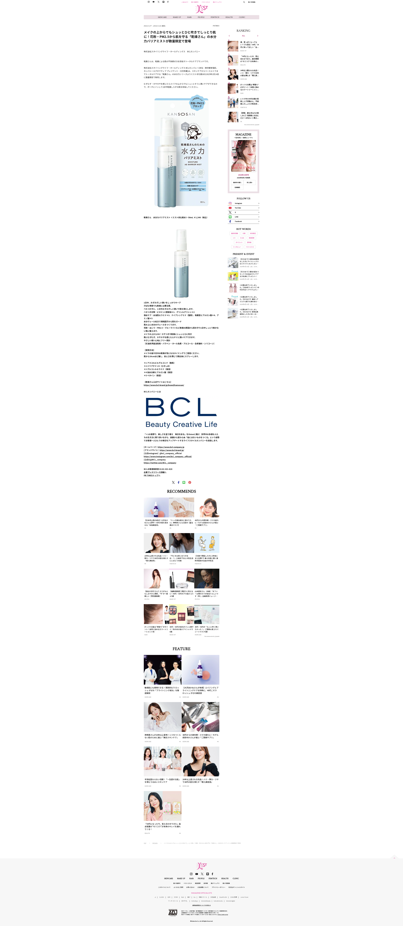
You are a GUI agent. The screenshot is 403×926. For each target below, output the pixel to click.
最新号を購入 (237, 182)
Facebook (238, 221)
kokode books (218, 901)
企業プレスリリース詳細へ (155, 472)
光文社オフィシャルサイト (236, 887)
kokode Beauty (205, 901)
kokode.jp (195, 901)
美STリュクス (217, 2)
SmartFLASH (223, 897)
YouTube (238, 208)
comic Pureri (244, 897)
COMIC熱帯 (233, 897)
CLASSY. (161, 897)
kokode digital (230, 901)
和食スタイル (203, 897)
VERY (168, 897)
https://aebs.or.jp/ (223, 914)
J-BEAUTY (185, 2)
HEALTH (229, 17)
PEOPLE (201, 17)
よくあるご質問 (178, 887)
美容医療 (197, 883)
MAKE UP (177, 17)
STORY (176, 897)
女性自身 (213, 897)
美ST (188, 897)
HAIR (189, 17)
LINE (236, 217)
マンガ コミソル (173, 901)
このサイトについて (164, 887)
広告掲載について (203, 887)
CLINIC (242, 17)
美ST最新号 (194, 2)
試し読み (249, 182)
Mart (182, 897)
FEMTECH (215, 17)
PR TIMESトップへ (152, 475)
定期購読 (237, 187)
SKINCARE (162, 17)
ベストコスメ (206, 2)
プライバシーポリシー (218, 887)
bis (194, 897)
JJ (155, 897)
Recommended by (210, 636)
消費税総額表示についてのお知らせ (201, 905)
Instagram (238, 203)
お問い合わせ (190, 887)
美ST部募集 (251, 2)
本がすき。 (184, 901)
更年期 (206, 883)
